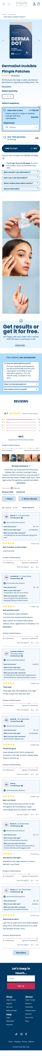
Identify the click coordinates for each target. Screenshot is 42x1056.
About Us (28, 1003)
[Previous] (3, 40)
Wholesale (29, 1007)
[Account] (34, 3)
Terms (10, 1042)
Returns (31, 1042)
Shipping (17, 1042)
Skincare (9, 1007)
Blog (27, 1021)
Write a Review (31, 499)
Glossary (9, 1025)
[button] (11, 75)
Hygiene (9, 1003)
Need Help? (10, 1021)
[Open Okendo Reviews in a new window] (11, 488)
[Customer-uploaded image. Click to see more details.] (5, 458)
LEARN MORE (20, 345)
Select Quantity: (10, 91)
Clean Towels (11, 1000)
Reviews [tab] (7, 492)
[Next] (39, 40)
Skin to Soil (29, 1018)
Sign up (21, 986)
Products (12, 14)
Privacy (24, 1042)
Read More (6, 86)
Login (8, 1018)
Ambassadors (30, 1010)
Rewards (28, 1014)
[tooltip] (29, 466)
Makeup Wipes (11, 1010)
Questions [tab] (20, 492)
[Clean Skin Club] (21, 4)
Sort (16, 508)
